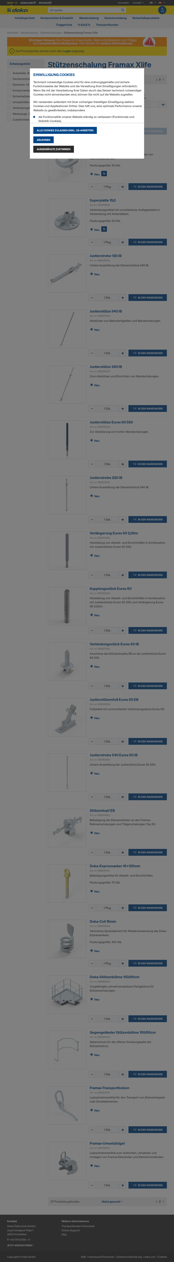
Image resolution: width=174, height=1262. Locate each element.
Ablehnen (43, 139)
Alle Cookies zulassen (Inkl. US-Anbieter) (65, 130)
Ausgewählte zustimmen (54, 149)
